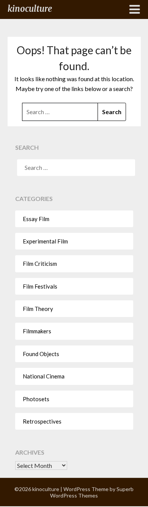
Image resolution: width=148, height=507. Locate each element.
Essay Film (36, 218)
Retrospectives (42, 421)
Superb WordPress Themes (92, 492)
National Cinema (44, 376)
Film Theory (38, 308)
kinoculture (30, 8)
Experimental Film (45, 241)
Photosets (36, 399)
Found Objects (41, 353)
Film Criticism (40, 263)
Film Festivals (40, 286)
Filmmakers (37, 331)
